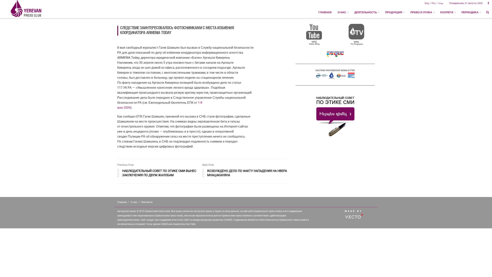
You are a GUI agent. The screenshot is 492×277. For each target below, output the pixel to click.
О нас (134, 202)
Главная (325, 12)
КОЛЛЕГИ (446, 12)
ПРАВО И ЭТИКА (421, 12)
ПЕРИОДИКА (469, 12)
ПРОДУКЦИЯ (393, 12)
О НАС (342, 12)
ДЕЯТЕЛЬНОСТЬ (365, 12)
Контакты (147, 202)
